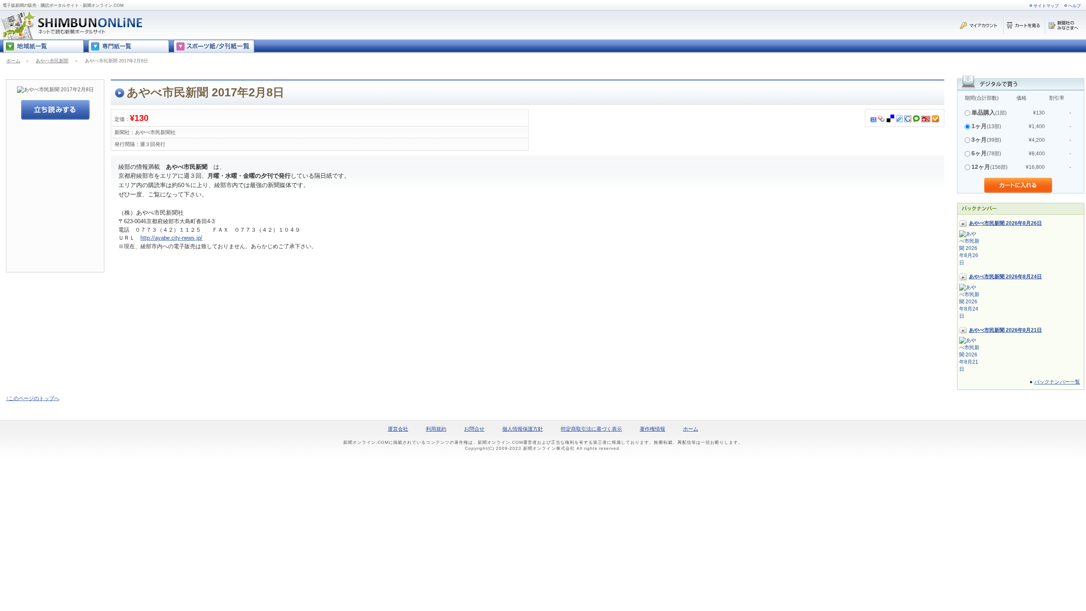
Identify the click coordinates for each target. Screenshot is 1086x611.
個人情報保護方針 (522, 429)
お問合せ (474, 429)
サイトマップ (1046, 5)
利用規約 (436, 429)
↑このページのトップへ (32, 398)
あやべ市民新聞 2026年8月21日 (1005, 330)
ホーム (13, 60)
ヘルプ (1074, 5)
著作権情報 (652, 429)
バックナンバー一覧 (1057, 382)
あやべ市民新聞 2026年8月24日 (1005, 277)
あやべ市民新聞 (52, 60)
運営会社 (398, 429)
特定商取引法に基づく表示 (591, 429)
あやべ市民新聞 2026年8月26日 (1005, 223)
